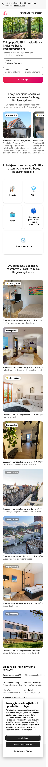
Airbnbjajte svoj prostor (31, 13)
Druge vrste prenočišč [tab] (12, 675)
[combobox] (23, 63)
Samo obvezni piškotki (23, 744)
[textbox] (13, 72)
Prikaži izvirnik (19, 6)
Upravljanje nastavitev (23, 751)
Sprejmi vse (23, 738)
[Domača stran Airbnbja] (5, 13)
